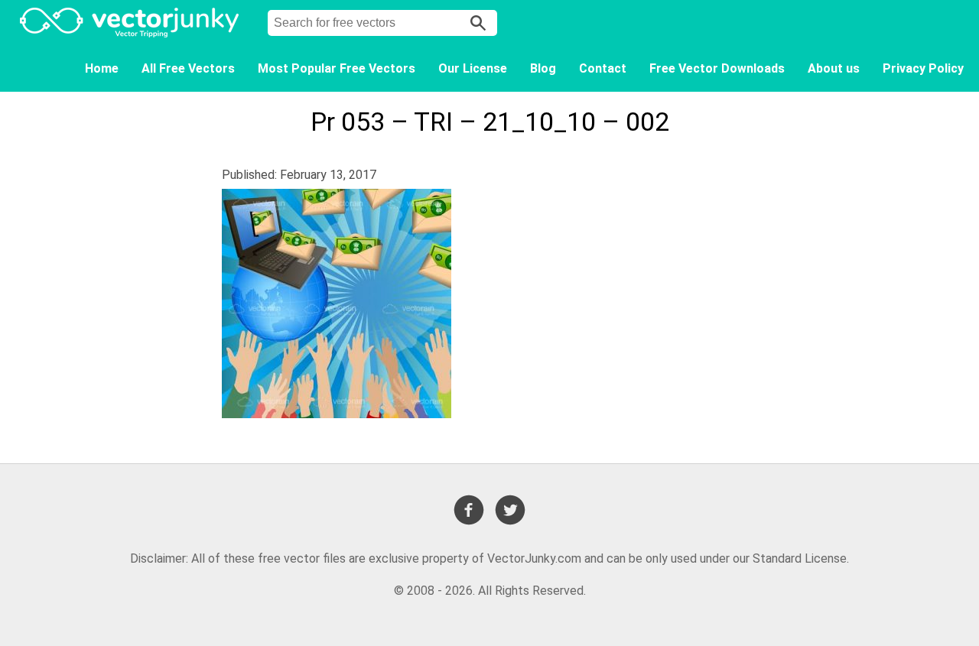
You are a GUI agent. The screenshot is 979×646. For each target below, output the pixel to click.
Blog (543, 68)
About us (834, 68)
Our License (472, 68)
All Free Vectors (188, 68)
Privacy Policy (923, 68)
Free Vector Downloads (717, 68)
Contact (602, 68)
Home (102, 68)
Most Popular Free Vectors (336, 68)
